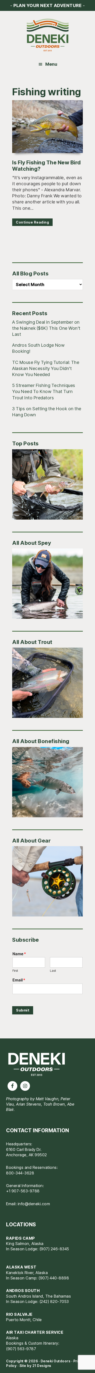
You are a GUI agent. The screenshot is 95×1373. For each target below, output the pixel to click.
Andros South (23, 1290)
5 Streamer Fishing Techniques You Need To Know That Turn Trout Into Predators (43, 391)
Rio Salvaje (19, 1314)
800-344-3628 (20, 1173)
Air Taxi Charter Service (34, 1332)
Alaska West (21, 1267)
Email (18, 980)
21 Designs (41, 1366)
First (15, 970)
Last (53, 970)
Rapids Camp (20, 1238)
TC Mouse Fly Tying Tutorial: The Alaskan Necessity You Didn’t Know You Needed (45, 368)
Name (19, 953)
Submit (22, 1010)
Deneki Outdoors (47, 35)
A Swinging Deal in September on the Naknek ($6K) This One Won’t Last (46, 328)
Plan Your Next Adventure (47, 5)
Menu (51, 64)
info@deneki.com (34, 1203)
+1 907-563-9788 (23, 1190)
